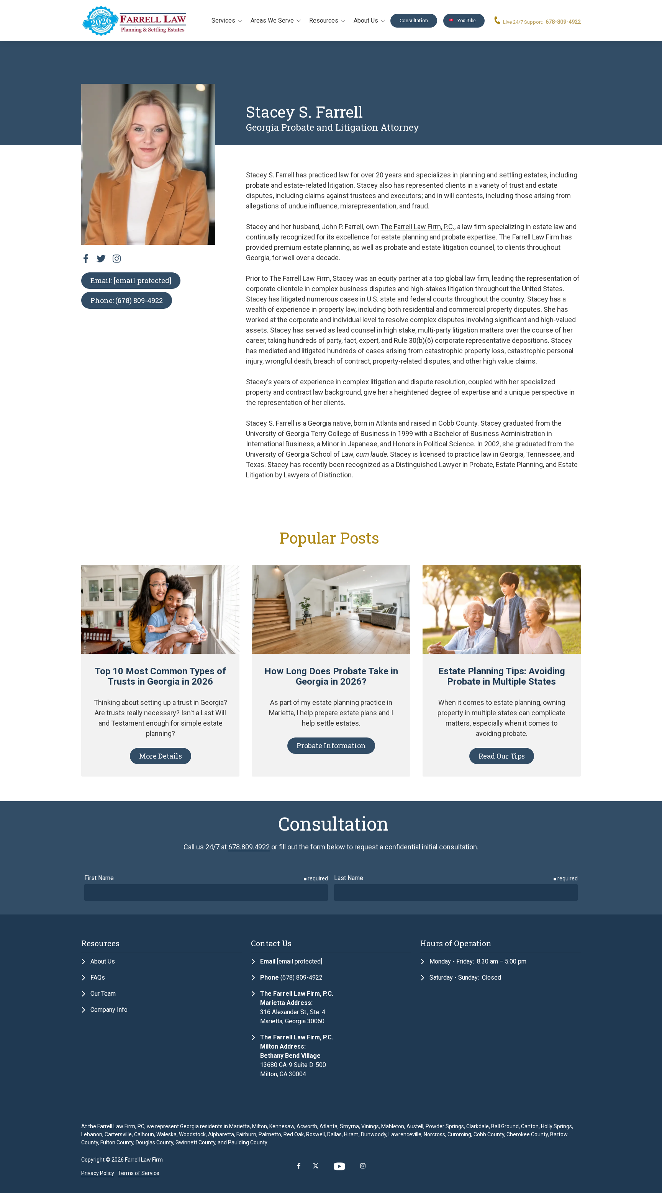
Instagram (362, 1165)
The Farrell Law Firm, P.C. (417, 227)
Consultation (414, 20)
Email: (130, 280)
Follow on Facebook (85, 258)
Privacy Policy (97, 1173)
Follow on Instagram (116, 258)
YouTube (463, 20)
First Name (99, 878)
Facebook (298, 1165)
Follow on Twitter (101, 258)
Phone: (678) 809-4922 (126, 300)
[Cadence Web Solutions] (551, 1166)
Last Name (348, 878)
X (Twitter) (315, 1165)
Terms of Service (138, 1173)
